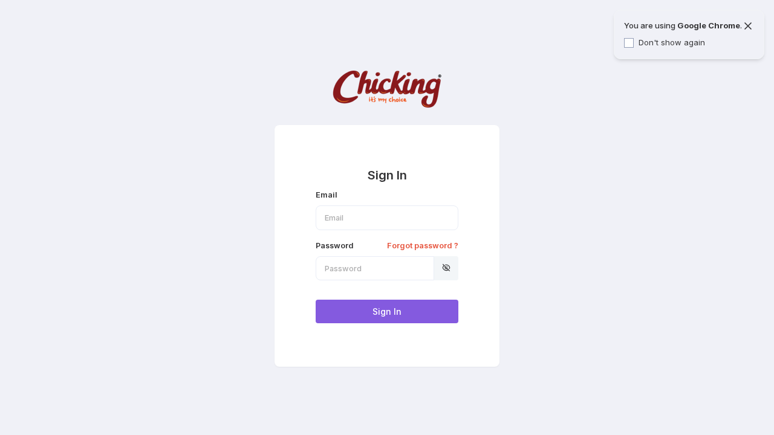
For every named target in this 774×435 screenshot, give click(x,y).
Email (326, 194)
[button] (446, 268)
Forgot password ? (422, 245)
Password (387, 245)
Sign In (387, 311)
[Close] (748, 26)
